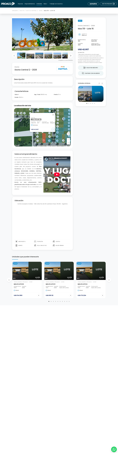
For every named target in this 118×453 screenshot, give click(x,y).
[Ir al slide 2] (88, 103)
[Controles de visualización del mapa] (68, 133)
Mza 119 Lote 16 (36, 119)
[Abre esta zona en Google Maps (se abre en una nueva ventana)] (17, 145)
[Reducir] (68, 143)
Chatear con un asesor (91, 73)
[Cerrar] (53, 115)
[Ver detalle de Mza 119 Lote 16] (53, 129)
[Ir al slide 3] (90, 103)
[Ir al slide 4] (92, 103)
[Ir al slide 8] (64, 301)
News (45, 4)
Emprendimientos (30, 4)
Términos (68, 145)
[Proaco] (8, 4)
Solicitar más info (91, 68)
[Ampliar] (68, 139)
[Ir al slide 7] (62, 301)
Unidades (39, 4)
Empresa (20, 4)
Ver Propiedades (108, 4)
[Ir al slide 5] (94, 103)
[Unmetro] (93, 3)
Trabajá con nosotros (56, 4)
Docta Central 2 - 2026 (34, 10)
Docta (22, 10)
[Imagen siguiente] (71, 56)
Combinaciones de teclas (42, 145)
